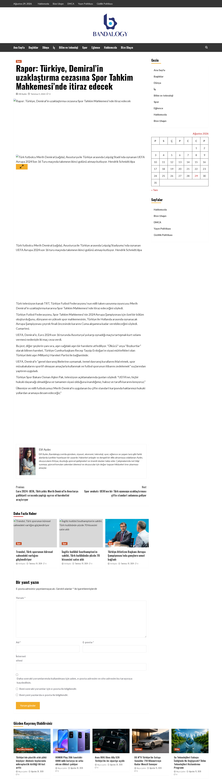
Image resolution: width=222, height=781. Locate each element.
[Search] (206, 47)
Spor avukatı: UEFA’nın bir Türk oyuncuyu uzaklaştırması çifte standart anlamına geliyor (115, 491)
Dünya (45, 47)
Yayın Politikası (85, 3)
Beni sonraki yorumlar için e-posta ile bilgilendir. (48, 688)
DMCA (70, 3)
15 (196, 161)
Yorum (21, 597)
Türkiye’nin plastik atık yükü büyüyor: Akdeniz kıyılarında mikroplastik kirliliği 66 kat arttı (31, 762)
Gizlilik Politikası (105, 3)
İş (54, 47)
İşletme (138, 749)
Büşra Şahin (22, 771)
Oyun (98, 749)
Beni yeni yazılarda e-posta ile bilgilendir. (43, 694)
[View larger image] (22, 167)
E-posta (88, 642)
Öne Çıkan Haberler (25, 749)
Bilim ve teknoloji (68, 47)
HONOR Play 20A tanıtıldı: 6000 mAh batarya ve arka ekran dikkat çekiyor (69, 760)
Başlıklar (33, 47)
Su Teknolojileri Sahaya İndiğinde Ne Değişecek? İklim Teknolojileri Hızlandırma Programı (190, 762)
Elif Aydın (23, 94)
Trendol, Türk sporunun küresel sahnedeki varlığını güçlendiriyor (34, 556)
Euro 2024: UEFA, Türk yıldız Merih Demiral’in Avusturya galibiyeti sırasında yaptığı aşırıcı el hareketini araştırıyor (47, 493)
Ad (18, 642)
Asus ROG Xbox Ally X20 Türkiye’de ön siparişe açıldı (109, 758)
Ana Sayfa (19, 47)
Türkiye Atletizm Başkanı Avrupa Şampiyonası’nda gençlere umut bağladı (126, 556)
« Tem (154, 189)
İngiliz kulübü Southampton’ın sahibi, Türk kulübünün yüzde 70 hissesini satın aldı (81, 556)
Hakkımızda (43, 3)
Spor (84, 47)
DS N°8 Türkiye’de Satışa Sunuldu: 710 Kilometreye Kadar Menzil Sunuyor (147, 760)
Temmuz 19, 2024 (35, 563)
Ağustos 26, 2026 (37, 771)
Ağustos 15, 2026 (156, 768)
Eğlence (95, 47)
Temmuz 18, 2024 (127, 563)
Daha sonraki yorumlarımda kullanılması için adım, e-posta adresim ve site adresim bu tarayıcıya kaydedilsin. (74, 680)
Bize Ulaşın (58, 3)
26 (171, 175)
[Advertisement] (81, 130)
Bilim (177, 749)
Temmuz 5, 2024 (38, 94)
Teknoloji (60, 749)
